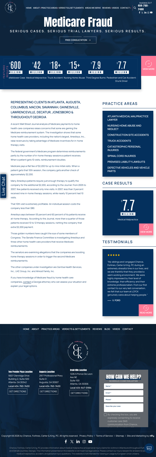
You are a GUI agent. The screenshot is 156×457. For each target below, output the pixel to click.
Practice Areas (49, 7)
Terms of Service (104, 435)
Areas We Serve (93, 7)
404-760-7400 (22, 386)
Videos (115, 7)
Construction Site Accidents (128, 135)
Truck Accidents (119, 140)
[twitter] (142, 12)
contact (27, 281)
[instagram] (148, 12)
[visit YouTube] (90, 442)
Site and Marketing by (138, 435)
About (36, 7)
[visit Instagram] (84, 442)
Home (29, 7)
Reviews (106, 7)
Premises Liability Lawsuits (126, 161)
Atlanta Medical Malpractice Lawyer (127, 118)
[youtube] (151, 12)
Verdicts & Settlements (71, 7)
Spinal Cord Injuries (121, 156)
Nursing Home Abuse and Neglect (124, 127)
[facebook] (139, 12)
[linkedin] (145, 12)
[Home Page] (10, 12)
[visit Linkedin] (78, 442)
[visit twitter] (71, 441)
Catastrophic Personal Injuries (124, 148)
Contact (125, 7)
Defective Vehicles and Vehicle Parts (128, 169)
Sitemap (120, 435)
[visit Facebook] (66, 442)
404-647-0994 (83, 387)
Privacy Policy (86, 435)
